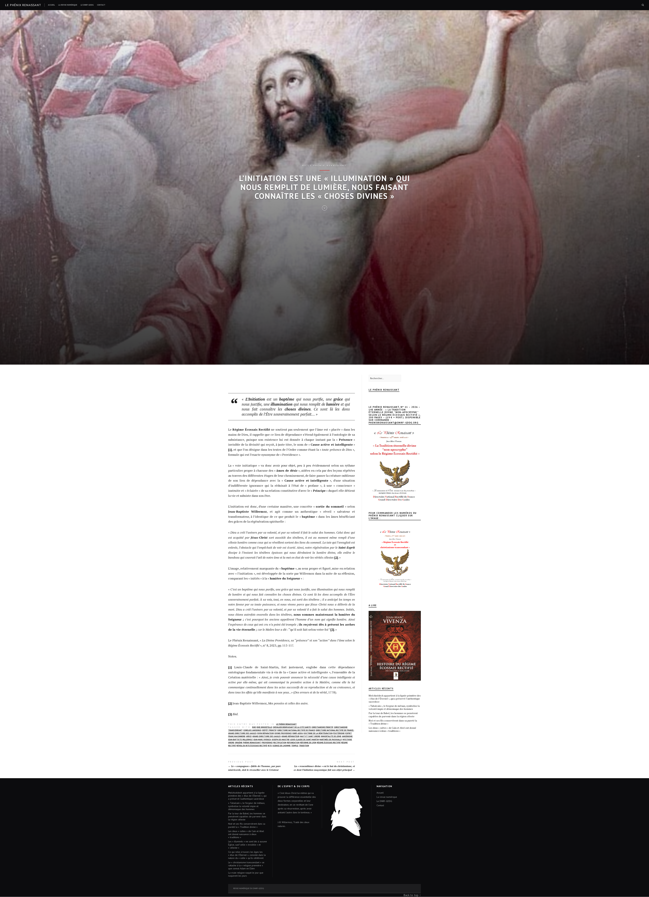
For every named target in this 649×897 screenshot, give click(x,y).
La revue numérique (67, 5)
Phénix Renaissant (252, 742)
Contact (101, 5)
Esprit (348, 733)
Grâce (249, 736)
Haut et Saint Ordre (310, 736)
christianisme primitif (322, 727)
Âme (254, 727)
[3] (332, 629)
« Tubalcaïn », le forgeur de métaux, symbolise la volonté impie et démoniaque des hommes (394, 707)
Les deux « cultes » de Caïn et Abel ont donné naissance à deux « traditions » (392, 729)
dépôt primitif (269, 730)
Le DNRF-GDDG (87, 5)
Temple (294, 745)
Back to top (410, 895)
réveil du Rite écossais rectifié (251, 745)
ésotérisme (339, 733)
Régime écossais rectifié (329, 742)
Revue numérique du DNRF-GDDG (248, 888)
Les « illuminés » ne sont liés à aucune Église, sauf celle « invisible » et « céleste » (247, 844)
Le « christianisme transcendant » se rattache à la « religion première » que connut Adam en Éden (246, 865)
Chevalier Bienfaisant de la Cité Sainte (292, 727)
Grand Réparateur (290, 736)
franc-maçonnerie (236, 736)
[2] (336, 557)
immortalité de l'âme (331, 736)
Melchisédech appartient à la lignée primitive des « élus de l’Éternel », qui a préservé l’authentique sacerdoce (395, 698)
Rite (270, 745)
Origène (238, 742)
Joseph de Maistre (281, 739)
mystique (347, 739)
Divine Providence (283, 733)
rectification (279, 742)
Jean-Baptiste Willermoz (240, 739)
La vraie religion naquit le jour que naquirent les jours (245, 874)
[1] (230, 449)
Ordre (231, 742)
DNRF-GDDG (297, 733)
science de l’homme (281, 745)
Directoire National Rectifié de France (296, 730)
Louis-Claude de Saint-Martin (304, 739)
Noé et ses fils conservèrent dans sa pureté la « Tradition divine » (393, 722)
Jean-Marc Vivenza (262, 739)
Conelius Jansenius (252, 730)
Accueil (51, 5)
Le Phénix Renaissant (286, 724)
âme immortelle (264, 727)
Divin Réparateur (265, 733)
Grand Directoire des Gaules (266, 736)
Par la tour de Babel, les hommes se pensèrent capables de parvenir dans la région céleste (393, 714)
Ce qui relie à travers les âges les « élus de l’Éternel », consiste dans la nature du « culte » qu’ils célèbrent (247, 855)
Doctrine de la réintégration (318, 733)
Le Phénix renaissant (23, 5)
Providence (267, 742)
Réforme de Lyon (308, 742)
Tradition (304, 745)
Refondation (293, 742)
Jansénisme (347, 736)
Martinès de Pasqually (330, 739)
